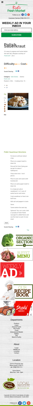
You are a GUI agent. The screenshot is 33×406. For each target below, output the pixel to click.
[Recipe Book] (16, 290)
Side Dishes (14, 77)
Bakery (16, 334)
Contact (16, 353)
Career (16, 348)
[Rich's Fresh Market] (17, 6)
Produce (16, 323)
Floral (16, 330)
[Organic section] (16, 240)
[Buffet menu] (16, 254)
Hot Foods (16, 328)
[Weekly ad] (12, 270)
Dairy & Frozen (16, 327)
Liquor (16, 325)
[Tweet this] (16, 71)
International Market (16, 332)
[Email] (6, 87)
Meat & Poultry (16, 337)
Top (28, 230)
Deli (16, 335)
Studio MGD (25, 397)
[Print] (6, 85)
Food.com (7, 56)
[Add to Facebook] (18, 71)
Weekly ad (16, 350)
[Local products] (16, 383)
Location (16, 351)
